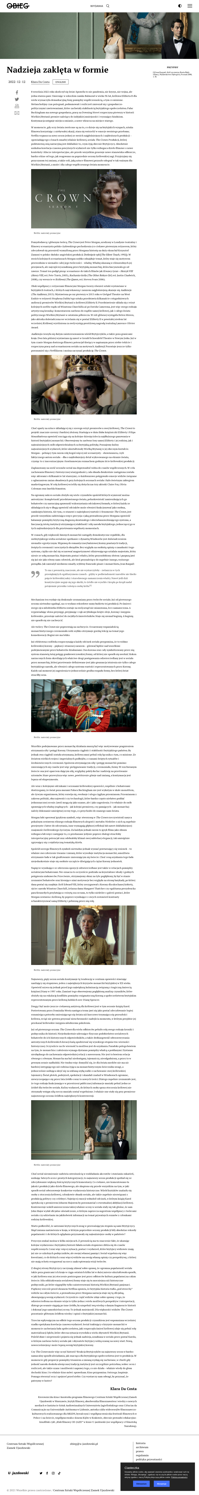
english (61, 82)
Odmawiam (141, 1484)
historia (141, 1443)
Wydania (96, 6)
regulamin (142, 1455)
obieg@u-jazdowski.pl (84, 1444)
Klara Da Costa (40, 82)
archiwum (142, 1447)
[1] (90, 585)
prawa (140, 1451)
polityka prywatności (149, 1459)
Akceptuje (161, 1484)
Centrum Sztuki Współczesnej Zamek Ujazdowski (83, 1490)
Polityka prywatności (179, 1477)
